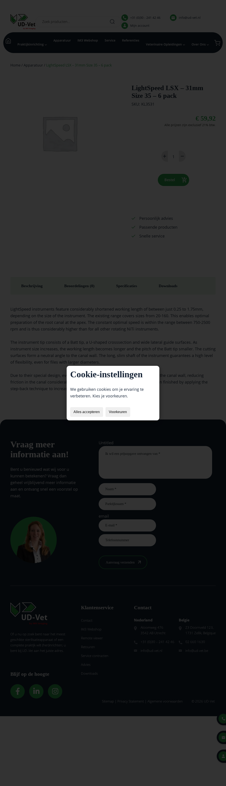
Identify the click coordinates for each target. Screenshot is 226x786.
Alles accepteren (86, 412)
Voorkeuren (118, 412)
